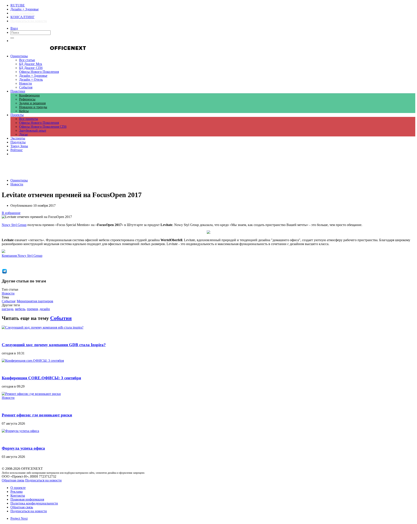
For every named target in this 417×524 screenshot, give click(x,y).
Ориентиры (19, 180)
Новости (16, 184)
